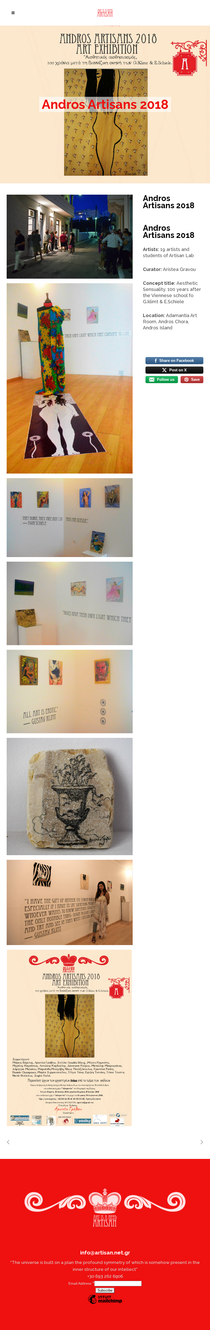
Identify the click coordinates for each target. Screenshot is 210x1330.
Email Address (81, 1283)
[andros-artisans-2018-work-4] (70, 378)
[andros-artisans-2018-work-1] (70, 796)
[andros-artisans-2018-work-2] (70, 603)
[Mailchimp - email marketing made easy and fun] (105, 1303)
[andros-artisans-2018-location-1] (70, 237)
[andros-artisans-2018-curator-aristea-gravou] (70, 902)
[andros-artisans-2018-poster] (70, 1038)
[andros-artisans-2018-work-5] (70, 691)
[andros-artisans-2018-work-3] (70, 517)
